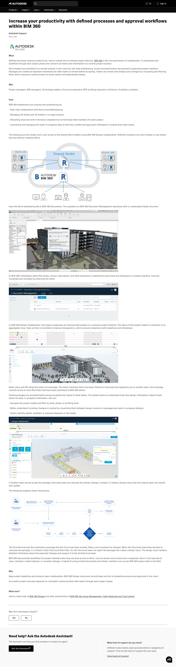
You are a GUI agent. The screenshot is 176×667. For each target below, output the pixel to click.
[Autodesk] (18, 3)
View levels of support (118, 656)
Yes (14, 617)
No (26, 617)
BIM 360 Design (37, 596)
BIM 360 (98, 60)
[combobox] (55, 3)
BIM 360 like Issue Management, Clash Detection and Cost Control (102, 596)
